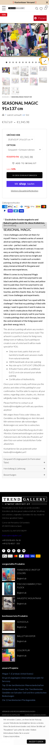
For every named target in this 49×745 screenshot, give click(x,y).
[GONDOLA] (8, 626)
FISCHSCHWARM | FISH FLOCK (29, 586)
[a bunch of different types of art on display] (15, 91)
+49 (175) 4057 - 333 (11, 543)
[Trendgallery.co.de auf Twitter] (8, 550)
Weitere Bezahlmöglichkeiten (24, 190)
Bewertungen (10, 474)
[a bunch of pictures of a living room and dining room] (6, 91)
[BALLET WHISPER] (8, 640)
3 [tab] (13, 62)
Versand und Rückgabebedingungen (18, 711)
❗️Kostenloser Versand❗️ (24, 2)
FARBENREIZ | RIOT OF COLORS (28, 571)
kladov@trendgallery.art (12, 535)
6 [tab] (23, 62)
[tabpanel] (24, 40)
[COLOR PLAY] (8, 655)
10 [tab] (36, 62)
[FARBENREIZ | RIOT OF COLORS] (8, 574)
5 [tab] (19, 62)
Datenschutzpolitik (11, 715)
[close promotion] (47, 2)
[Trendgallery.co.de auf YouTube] (23, 550)
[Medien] (45, 61)
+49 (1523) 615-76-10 (11, 540)
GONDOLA (22, 621)
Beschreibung (10, 225)
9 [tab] (32, 62)
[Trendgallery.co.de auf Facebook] (3, 550)
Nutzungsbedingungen (35, 715)
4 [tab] (16, 62)
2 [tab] (9, 62)
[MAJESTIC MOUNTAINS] (8, 603)
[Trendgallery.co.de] (16, 8)
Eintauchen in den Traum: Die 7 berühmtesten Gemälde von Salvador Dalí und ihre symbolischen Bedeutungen (24, 692)
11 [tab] (39, 62)
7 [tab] (26, 62)
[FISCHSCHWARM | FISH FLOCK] (8, 588)
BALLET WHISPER (26, 636)
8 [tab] (29, 62)
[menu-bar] (4, 8)
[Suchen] (37, 8)
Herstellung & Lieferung (14, 468)
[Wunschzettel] (41, 8)
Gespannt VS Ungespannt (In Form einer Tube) (22, 461)
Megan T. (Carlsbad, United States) (17, 673)
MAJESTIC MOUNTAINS (29, 598)
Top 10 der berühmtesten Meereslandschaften (23, 685)
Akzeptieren (36, 742)
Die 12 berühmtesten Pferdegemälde (18, 700)
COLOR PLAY (23, 650)
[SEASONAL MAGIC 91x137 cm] (24, 40)
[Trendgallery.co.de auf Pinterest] (13, 550)
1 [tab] (6, 62)
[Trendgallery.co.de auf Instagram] (18, 550)
